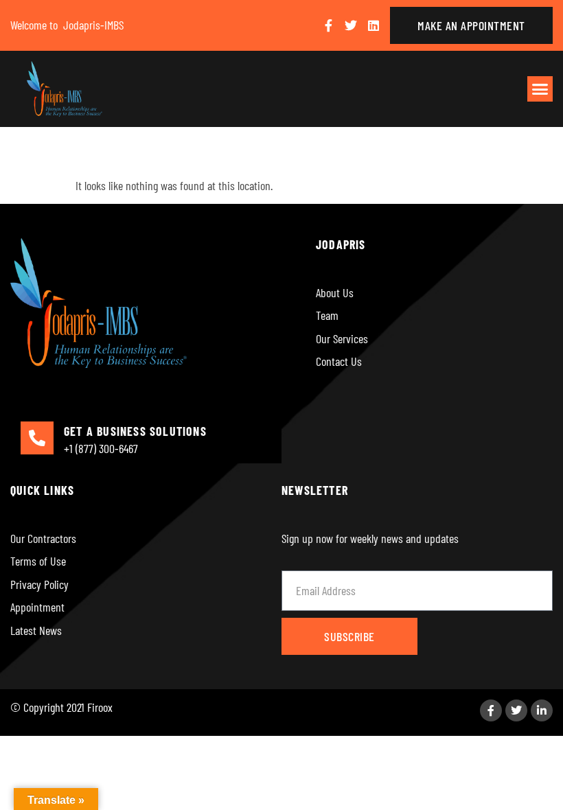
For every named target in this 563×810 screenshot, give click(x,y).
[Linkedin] (373, 25)
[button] (540, 89)
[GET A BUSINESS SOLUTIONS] (37, 437)
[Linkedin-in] (542, 710)
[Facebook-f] (328, 25)
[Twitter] (351, 25)
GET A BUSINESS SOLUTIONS (135, 431)
